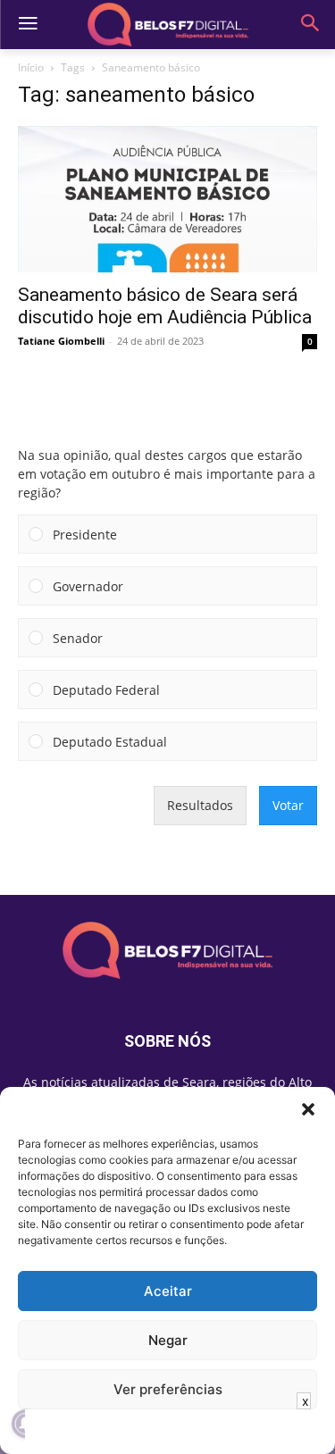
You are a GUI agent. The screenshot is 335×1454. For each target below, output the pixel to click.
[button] (308, 1109)
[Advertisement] (168, 1431)
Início (31, 67)
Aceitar (168, 1291)
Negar (168, 1340)
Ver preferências (167, 1389)
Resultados (200, 805)
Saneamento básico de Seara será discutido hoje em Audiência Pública (165, 306)
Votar (288, 805)
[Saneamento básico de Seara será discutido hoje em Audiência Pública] (167, 199)
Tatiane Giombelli (61, 340)
